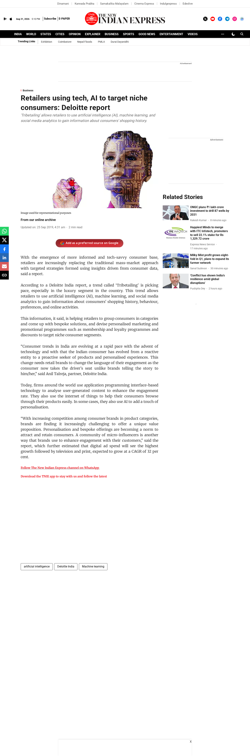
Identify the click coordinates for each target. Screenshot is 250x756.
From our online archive (38, 220)
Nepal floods (84, 41)
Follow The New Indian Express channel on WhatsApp (60, 468)
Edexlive (188, 3)
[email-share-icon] (4, 268)
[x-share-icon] (4, 242)
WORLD (31, 34)
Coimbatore (64, 41)
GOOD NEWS (147, 34)
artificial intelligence (37, 566)
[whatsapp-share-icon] (4, 233)
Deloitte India (65, 566)
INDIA (18, 34)
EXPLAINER (92, 34)
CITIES (59, 34)
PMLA (101, 41)
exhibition (46, 41)
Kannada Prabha (84, 3)
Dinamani (63, 3)
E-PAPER (64, 18)
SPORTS (128, 34)
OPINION (75, 34)
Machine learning (93, 566)
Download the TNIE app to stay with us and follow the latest (64, 476)
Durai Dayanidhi (120, 41)
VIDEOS (193, 34)
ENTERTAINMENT (171, 34)
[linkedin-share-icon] (4, 259)
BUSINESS (112, 34)
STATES (45, 34)
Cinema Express (144, 3)
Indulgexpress (168, 3)
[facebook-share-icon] (4, 250)
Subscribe (50, 18)
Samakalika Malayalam (114, 3)
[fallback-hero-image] (176, 212)
